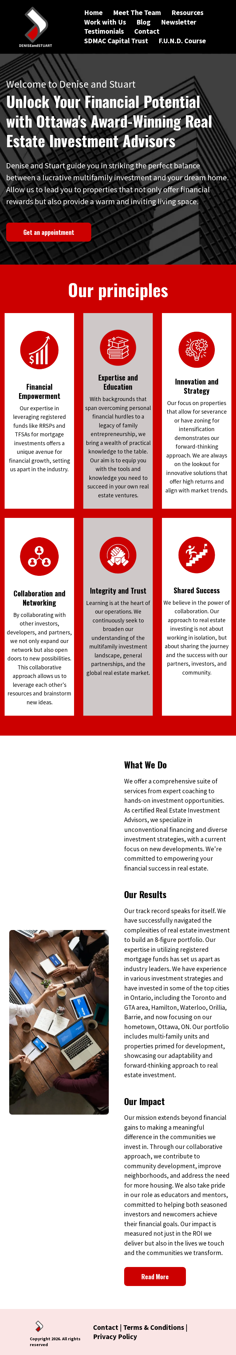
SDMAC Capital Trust (116, 40)
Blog (143, 21)
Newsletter (178, 21)
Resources (187, 12)
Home (93, 12)
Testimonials (104, 31)
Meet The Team (137, 12)
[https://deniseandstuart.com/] (35, 27)
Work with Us (105, 21)
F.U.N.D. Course (182, 40)
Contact (146, 31)
